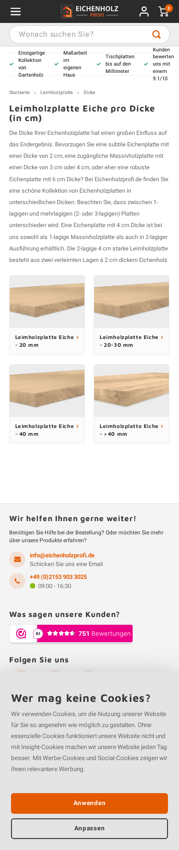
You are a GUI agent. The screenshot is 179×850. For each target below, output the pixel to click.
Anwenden (89, 803)
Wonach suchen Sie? (156, 34)
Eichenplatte (143, 144)
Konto (144, 11)
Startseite (19, 92)
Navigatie (15, 11)
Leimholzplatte (56, 92)
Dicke (89, 92)
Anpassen (89, 828)
